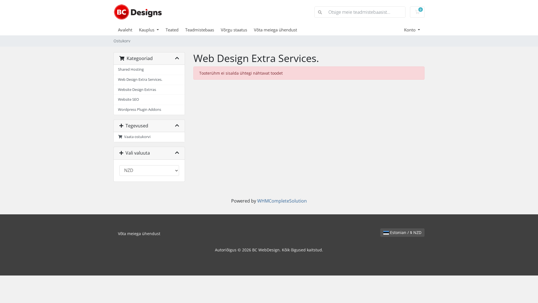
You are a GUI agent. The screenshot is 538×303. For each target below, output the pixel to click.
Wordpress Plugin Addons (139, 109)
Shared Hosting (131, 69)
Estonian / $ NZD (405, 232)
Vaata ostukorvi (136, 136)
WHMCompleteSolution (282, 201)
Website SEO (128, 99)
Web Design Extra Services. (140, 79)
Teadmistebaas (199, 30)
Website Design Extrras (137, 89)
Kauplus (147, 30)
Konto (410, 30)
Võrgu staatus (234, 30)
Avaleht (125, 30)
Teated (172, 30)
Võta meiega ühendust (275, 30)
